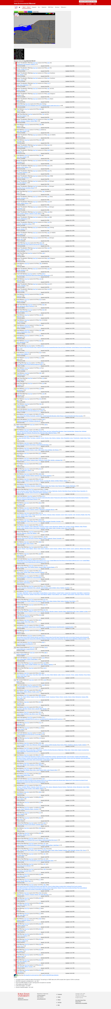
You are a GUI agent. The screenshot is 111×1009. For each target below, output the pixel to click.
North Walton (19, 593)
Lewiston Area (39, 416)
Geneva (22, 90)
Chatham (28, 121)
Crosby (36, 450)
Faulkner (23, 514)
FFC (48, 83)
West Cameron (19, 582)
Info (39, 7)
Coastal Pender (32, 627)
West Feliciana (36, 491)
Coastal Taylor (19, 594)
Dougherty (21, 321)
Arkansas (49, 514)
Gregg (51, 601)
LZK (40, 513)
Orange (32, 121)
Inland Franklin (70, 594)
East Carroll (31, 538)
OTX (40, 414)
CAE (48, 171)
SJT (40, 436)
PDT (40, 748)
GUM (43, 657)
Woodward (22, 674)
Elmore (61, 697)
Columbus (18, 385)
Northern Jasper (23, 567)
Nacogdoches (19, 64)
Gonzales (54, 744)
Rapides (18, 198)
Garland (23, 516)
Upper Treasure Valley (41, 770)
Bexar (58, 744)
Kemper (31, 528)
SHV (48, 63)
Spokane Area (78, 431)
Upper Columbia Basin (69, 431)
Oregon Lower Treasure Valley (23, 775)
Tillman (72, 674)
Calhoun (30, 224)
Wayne (22, 405)
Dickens (32, 450)
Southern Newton (51, 567)
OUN (40, 463)
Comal (17, 744)
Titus (40, 714)
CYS (48, 99)
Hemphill (28, 475)
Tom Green (32, 438)
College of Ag (20, 998)
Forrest (69, 528)
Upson (21, 85)
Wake (35, 121)
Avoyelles (23, 198)
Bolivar (22, 526)
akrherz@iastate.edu (41, 998)
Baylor (17, 765)
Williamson (35, 744)
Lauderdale (42, 528)
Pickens (57, 697)
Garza (20, 450)
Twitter (58, 997)
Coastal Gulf (67, 593)
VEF (44, 838)
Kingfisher (18, 664)
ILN (40, 129)
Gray (41, 475)
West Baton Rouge (20, 188)
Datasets (34, 7)
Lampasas (57, 460)
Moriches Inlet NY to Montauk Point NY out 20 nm (27, 719)
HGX (40, 785)
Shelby (24, 131)
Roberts (32, 475)
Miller (41, 708)
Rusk (70, 601)
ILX (40, 879)
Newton (38, 528)
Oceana (22, 426)
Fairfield (18, 729)
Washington (24, 470)
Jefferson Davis (83, 548)
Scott (34, 528)
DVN (48, 150)
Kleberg (27, 480)
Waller (87, 787)
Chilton (21, 698)
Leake (22, 528)
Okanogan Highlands (26, 433)
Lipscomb (23, 475)
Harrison (55, 601)
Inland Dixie (26, 594)
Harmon (63, 674)
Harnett (18, 146)
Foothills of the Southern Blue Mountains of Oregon (38, 758)
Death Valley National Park (22, 860)
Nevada (44, 708)
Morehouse (19, 538)
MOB (40, 520)
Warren (35, 548)
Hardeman (32, 765)
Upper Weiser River (20, 770)
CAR (46, 647)
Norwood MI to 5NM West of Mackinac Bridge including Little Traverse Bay (46, 638)
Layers (15, 11)
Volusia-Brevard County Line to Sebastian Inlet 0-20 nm (29, 105)
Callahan (58, 438)
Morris (33, 714)
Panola (18, 601)
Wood (58, 601)
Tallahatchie (42, 509)
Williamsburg (24, 218)
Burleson (65, 787)
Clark (74, 514)
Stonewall (27, 450)
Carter (41, 664)
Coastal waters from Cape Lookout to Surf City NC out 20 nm (30, 244)
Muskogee (27, 486)
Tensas (54, 538)
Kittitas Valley (67, 750)
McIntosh (22, 486)
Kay (46, 674)
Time (25, 11)
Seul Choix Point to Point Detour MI (24, 644)
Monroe (52, 509)
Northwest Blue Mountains (33, 751)
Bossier (21, 611)
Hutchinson (37, 475)
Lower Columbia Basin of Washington (34, 750)
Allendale (23, 285)
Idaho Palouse (60, 416)
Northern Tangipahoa (43, 492)
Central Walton (36, 593)
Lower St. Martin (52, 587)
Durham (18, 121)
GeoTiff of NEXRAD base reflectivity (50, 975)
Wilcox (31, 521)
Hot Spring (78, 514)
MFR (42, 346)
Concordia (58, 538)
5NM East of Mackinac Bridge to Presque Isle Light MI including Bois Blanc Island (35, 497)
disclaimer (89, 4)
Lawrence (31, 213)
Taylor (62, 438)
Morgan (18, 799)
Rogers (53, 486)
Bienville (52, 611)
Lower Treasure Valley (52, 770)
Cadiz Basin (56, 845)
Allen (34, 587)
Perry (26, 514)
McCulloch (24, 438)
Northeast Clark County (32, 840)
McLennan (46, 894)
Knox (21, 765)
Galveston (33, 787)
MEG (40, 503)
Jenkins (22, 203)
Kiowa (22, 676)
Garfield (18, 676)
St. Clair (36, 697)
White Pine (18, 280)
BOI (40, 768)
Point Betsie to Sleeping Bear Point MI (47, 637)
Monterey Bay (47, 275)
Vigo (17, 951)
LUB (40, 448)
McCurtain (18, 703)
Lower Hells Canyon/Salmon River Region (26, 444)
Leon (61, 594)
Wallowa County (20, 756)
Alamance (23, 121)
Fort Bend (18, 787)
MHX (41, 243)
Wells (17, 971)
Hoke (22, 177)
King (17, 450)
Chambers (23, 787)
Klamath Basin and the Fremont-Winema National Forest (29, 364)
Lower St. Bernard (20, 491)
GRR (43, 419)
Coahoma (32, 509)
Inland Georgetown (37, 577)
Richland (36, 538)
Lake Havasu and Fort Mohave (23, 865)
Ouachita (70, 514)
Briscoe (57, 450)
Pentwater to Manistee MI (34, 421)
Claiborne (47, 548)
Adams (18, 213)
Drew (86, 514)
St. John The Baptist (24, 492)
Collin (35, 850)
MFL (48, 160)
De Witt (50, 744)
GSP (40, 140)
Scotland (18, 177)
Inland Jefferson (55, 594)
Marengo (43, 697)
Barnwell (18, 270)
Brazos (37, 787)
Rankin (42, 548)
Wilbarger (41, 765)
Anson (17, 311)
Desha (66, 514)
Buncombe (18, 141)
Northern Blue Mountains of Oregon (32, 756)
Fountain (18, 809)
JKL (40, 357)
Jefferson (26, 213)
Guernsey (18, 632)
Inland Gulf (77, 594)
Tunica (27, 509)
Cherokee (38, 486)
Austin (84, 787)
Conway (18, 514)
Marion (39, 213)
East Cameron (27, 582)
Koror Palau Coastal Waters (32, 686)
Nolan (85, 438)
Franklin (22, 213)
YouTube (59, 1002)
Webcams (63, 7)
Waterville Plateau (52, 433)
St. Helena (49, 491)
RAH (48, 119)
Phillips (20, 504)
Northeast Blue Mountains (57, 431)
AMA (40, 474)
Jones (22, 167)
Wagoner (43, 486)
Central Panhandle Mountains (49, 416)
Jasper (50, 528)
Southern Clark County (21, 840)
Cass (22, 79)
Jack (21, 850)
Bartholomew (28, 616)
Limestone (27, 894)
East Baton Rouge (30, 188)
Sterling (54, 438)
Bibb (87, 697)
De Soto (42, 611)
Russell (32, 697)
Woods (18, 674)
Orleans (23, 369)
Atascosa (75, 744)
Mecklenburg (24, 332)
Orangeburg (24, 224)
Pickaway (18, 739)
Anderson (18, 920)
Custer (27, 674)
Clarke (28, 521)
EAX (48, 73)
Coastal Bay (73, 593)
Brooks (18, 572)
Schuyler (18, 881)
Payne (85, 674)
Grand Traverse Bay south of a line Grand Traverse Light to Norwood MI (72, 637)
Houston (18, 90)
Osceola (22, 229)
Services (57, 7)
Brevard (18, 229)
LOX (43, 409)
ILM (48, 217)
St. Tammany (19, 208)
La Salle (22, 69)
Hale (40, 697)
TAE (48, 88)
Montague (25, 850)
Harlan (18, 359)
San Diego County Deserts (29, 824)
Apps (24, 7)
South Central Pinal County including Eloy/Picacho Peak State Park (31, 886)
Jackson (18, 79)
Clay (64, 526)
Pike (17, 182)
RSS (58, 1005)
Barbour (18, 697)
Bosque (36, 894)
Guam (17, 681)
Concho (42, 438)
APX (43, 496)
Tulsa (49, 486)
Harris (17, 788)
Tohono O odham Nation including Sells (57, 886)
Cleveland (57, 514)
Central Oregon (46, 759)
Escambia (53, 521)
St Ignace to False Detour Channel (29, 499)
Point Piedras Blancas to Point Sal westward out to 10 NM (29, 410)
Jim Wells (56, 480)
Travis (27, 744)
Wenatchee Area (36, 433)
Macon (24, 697)
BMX (40, 690)
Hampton (18, 285)
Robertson (18, 894)
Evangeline (24, 587)
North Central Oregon (38, 759)
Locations (21, 11)
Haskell (82, 438)
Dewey (30, 674)
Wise (29, 850)
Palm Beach (19, 162)
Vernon (58, 587)
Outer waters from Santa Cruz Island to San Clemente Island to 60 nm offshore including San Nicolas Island (40, 780)
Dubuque (18, 167)
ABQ (40, 109)
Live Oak (46, 480)
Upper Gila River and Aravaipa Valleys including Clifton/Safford (42, 888)
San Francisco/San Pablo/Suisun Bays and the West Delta (29, 275)
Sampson (18, 405)
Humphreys (42, 526)
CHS (48, 201)
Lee (26, 69)
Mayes (64, 486)
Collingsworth (19, 793)
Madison (26, 354)
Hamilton (53, 460)
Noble (39, 674)
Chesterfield (19, 337)
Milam (36, 460)
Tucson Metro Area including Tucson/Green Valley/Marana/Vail (36, 889)
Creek (46, 486)
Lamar (24, 460)
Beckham (81, 674)
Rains (30, 871)
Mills (49, 460)
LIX (48, 181)
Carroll (50, 526)
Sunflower (27, 526)
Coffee (32, 621)
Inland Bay (87, 594)
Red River (47, 611)
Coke (50, 438)
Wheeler (18, 475)
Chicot (21, 555)
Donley (44, 475)
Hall (54, 450)
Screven (18, 203)
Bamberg (23, 270)
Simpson (18, 254)
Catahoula (49, 538)
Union (29, 332)
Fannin (21, 460)
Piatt (17, 910)
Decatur (32, 572)
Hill (39, 894)
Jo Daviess (19, 152)
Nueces (31, 480)
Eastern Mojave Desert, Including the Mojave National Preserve (30, 845)
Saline (26, 516)
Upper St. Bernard (34, 492)
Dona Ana (18, 296)
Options (30, 11)
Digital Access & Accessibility (81, 1003)
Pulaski (30, 516)
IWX (40, 970)
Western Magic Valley (31, 770)
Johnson (22, 74)
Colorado (25, 788)
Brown (28, 438)
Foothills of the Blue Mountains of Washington (53, 750)
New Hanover (19, 380)
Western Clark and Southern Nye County (47, 840)
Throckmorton (76, 438)
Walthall (18, 239)
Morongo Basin (49, 845)
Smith (47, 528)
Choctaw (18, 521)
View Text (35, 63)
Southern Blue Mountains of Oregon (58, 758)
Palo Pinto (44, 850)
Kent (23, 450)
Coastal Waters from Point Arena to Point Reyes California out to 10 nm (66, 560)
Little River (24, 708)
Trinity (33, 788)
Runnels (47, 438)
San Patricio (36, 480)
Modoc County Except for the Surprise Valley (26, 347)
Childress (50, 450)
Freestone (32, 894)
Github (58, 999)
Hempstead (19, 708)
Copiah (51, 548)
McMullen (18, 480)
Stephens (50, 664)
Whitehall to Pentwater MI (22, 421)
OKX (43, 717)
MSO (40, 443)
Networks (44, 7)
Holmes (47, 526)
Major (43, 674)
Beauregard (30, 587)
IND (40, 299)
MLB (41, 104)
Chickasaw (47, 509)
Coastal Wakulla (44, 593)
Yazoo (27, 548)
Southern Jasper (42, 567)
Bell (61, 460)
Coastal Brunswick (69, 627)
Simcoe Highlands (20, 750)
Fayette (33, 691)
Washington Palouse (38, 431)
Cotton (23, 664)
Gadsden (65, 594)
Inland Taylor (37, 594)
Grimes (74, 787)
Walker (18, 691)
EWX (40, 743)
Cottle (39, 450)
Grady (29, 572)
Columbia (18, 606)
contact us (81, 4)
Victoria (23, 480)
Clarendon (24, 172)
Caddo (18, 611)
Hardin (18, 567)
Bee (49, 480)
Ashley (18, 555)
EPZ (40, 294)
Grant (40, 514)
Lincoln (35, 213)
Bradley (83, 514)
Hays (31, 744)
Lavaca (46, 744)
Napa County (19, 824)
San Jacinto (42, 787)
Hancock (18, 301)
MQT (43, 642)
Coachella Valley (39, 824)
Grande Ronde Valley (61, 756)
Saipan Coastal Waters (32, 659)
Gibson (18, 819)
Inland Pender (25, 627)
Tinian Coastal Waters (21, 659)
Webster (61, 526)
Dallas (53, 514)
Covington (58, 521)
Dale (17, 116)
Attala (81, 526)
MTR (43, 274)
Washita (55, 674)
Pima (17, 193)
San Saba (18, 438)
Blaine (88, 674)
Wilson (65, 744)
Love (39, 664)
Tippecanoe (27, 809)
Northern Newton (34, 567)
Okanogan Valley (44, 433)
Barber (17, 455)
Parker (49, 850)
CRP (40, 479)
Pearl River (19, 533)
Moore (21, 146)
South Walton (80, 593)
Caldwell (81, 611)
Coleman (38, 438)
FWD (40, 458)
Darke (17, 131)
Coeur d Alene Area (21, 416)
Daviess (25, 835)
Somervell (73, 850)
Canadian (30, 664)
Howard (29, 708)
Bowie (22, 714)
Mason (18, 426)
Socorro (18, 110)
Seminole (37, 572)
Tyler (29, 567)
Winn (74, 611)
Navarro (29, 920)
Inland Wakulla (43, 594)
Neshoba (26, 528)
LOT (48, 68)
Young (84, 850)
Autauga (83, 697)
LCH (48, 196)
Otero (17, 400)
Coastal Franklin (60, 593)
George (32, 543)
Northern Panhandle (30, 416)
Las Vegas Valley (20, 855)
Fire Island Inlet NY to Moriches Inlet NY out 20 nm (50, 719)
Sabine (44, 601)
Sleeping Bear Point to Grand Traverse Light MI (27, 637)
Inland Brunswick (60, 627)
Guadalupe (70, 744)
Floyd (46, 450)
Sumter (20, 172)
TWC (43, 191)
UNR (48, 93)
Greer (25, 676)
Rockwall (60, 850)
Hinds (39, 548)
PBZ (40, 630)
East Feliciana (43, 491)
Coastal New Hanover (51, 627)
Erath (17, 829)
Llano (43, 744)
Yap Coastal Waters (20, 686)
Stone (28, 543)
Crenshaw (48, 521)
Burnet (39, 744)
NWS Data (50, 7)
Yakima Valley (74, 750)
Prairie (33, 514)
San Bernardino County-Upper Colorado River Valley (41, 860)
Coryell (45, 460)
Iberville (60, 491)
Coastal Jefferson (52, 593)
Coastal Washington (21, 649)
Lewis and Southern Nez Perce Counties (73, 416)
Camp (36, 714)
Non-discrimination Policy (80, 1000)
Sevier (33, 708)
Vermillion (36, 809)
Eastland (33, 460)
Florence (18, 218)
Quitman (37, 509)
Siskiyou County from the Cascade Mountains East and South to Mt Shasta (54, 347)
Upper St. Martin (44, 587)
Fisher (88, 438)
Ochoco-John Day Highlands (73, 758)
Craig (56, 486)
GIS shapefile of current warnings (31, 975)
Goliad (52, 480)
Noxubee (18, 528)
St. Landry (18, 587)
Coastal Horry (29, 577)
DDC (40, 453)
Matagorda (55, 787)
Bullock (28, 697)
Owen (25, 899)
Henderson (23, 920)
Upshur (62, 601)
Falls (42, 894)
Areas (28, 7)
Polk (47, 787)
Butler (44, 521)
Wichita (24, 765)
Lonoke (29, 514)
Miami (17, 74)
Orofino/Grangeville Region (42, 444)
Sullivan (21, 930)
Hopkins (21, 871)
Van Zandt (25, 871)
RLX (40, 722)
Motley (42, 450)
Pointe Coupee (28, 491)
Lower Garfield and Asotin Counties (24, 431)
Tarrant (52, 850)
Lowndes (68, 526)
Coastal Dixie (86, 593)
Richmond (26, 177)
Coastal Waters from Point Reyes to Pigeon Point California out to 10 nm (32, 560)
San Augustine (26, 64)
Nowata (68, 486)
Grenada (18, 526)
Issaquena (18, 548)
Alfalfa (51, 674)
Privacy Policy (78, 1001)
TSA (40, 484)
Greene (24, 543)
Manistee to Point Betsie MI (22, 638)
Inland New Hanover (40, 627)
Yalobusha (18, 509)
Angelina (33, 64)
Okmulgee (32, 486)
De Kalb (18, 69)
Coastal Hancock (30, 649)
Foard (28, 765)
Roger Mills (35, 674)
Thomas (25, 572)
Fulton (17, 915)
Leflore (31, 526)
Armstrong (49, 475)
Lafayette (38, 587)
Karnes (62, 744)
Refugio (61, 480)
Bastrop (24, 744)
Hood (69, 850)
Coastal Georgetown (21, 577)
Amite (20, 182)
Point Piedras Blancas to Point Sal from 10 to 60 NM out (29, 734)
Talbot (17, 85)
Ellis (81, 850)
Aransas (41, 480)
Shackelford (67, 438)
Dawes (18, 100)
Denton (32, 850)
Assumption (83, 491)
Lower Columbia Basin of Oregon (48, 756)
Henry (20, 116)
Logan (17, 465)
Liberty (21, 788)
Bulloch (26, 203)
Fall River (18, 95)
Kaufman (65, 850)
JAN (48, 212)
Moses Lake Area (47, 431)
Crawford (18, 925)
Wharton (29, 787)
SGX (44, 823)
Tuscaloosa (52, 697)
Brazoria (60, 787)
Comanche (41, 460)
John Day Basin (70, 756)
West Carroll (25, 538)
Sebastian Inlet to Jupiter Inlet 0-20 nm (51, 105)
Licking (22, 729)
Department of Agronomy (23, 999)
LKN (40, 279)
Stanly (17, 306)
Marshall (35, 664)
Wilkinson (24, 182)
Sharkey (23, 548)
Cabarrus (18, 332)
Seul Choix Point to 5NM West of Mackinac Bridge (75, 638)
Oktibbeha (77, 526)
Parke (22, 809)
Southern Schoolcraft (21, 654)
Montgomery (22, 306)
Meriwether (25, 85)
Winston (85, 526)
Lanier (21, 572)
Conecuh (40, 521)
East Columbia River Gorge (26, 759)
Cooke (17, 850)
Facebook (59, 994)
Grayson (28, 460)
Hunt (17, 871)
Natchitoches (70, 611)
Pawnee (60, 486)
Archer (36, 765)
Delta (17, 460)
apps (95, 4)
